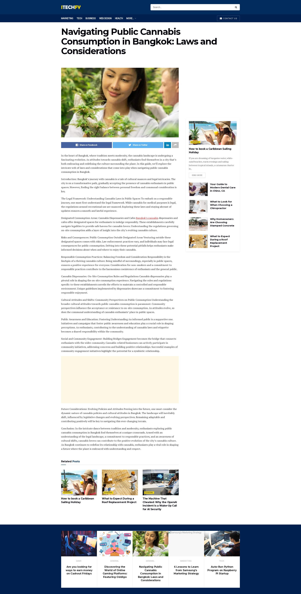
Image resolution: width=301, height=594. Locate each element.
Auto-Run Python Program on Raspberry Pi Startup (222, 570)
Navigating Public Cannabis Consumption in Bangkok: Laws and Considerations (150, 573)
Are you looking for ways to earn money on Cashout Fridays (79, 570)
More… (130, 18)
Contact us (230, 18)
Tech (79, 18)
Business (91, 18)
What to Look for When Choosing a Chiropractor (221, 205)
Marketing (67, 18)
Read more (197, 175)
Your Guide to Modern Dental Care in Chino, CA (222, 187)
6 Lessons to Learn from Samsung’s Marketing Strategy (186, 570)
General (67, 493)
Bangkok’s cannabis (147, 218)
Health (119, 18)
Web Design (105, 18)
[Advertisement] (120, 379)
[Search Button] (236, 7)
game (79, 561)
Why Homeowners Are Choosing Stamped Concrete (222, 222)
